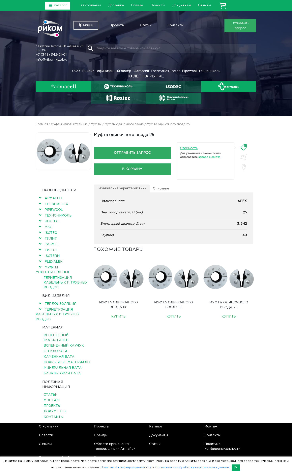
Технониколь (58, 215)
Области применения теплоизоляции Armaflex (114, 446)
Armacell (54, 198)
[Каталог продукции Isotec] (174, 86)
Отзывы (204, 5)
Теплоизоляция (60, 303)
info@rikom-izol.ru (51, 59)
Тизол (51, 250)
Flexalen (54, 261)
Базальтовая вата (62, 373)
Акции (87, 25)
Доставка (116, 5)
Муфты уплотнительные (69, 124)
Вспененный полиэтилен (56, 338)
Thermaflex (56, 204)
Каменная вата (59, 356)
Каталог (155, 426)
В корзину (132, 169)
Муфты (96, 124)
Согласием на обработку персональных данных (192, 467)
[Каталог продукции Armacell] (63, 86)
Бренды (100, 435)
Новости (158, 5)
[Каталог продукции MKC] (174, 98)
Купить (118, 316)
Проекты (116, 25)
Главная (42, 124)
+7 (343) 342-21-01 (51, 54)
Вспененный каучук (64, 345)
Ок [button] (236, 467)
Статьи (146, 25)
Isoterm (52, 255)
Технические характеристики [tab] (121, 188)
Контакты (175, 25)
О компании (91, 5)
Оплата (137, 5)
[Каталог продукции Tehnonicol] (118, 86)
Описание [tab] (161, 188)
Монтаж (52, 400)
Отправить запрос (240, 26)
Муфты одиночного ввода (124, 124)
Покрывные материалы (67, 362)
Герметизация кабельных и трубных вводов (66, 282)
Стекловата (56, 351)
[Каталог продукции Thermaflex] (228, 86)
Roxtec (51, 221)
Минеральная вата (63, 367)
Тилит (51, 238)
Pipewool (54, 209)
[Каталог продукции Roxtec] (118, 98)
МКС (48, 227)
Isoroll (52, 244)
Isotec (51, 232)
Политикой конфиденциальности (126, 467)
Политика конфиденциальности (222, 446)
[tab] (244, 147)
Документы (181, 5)
